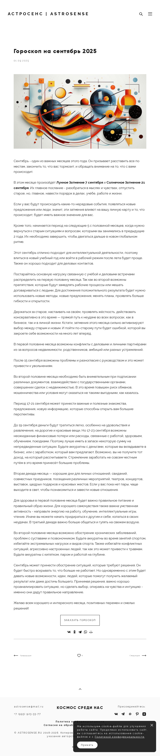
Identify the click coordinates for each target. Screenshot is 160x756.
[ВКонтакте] (69, 632)
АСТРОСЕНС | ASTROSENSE (49, 14)
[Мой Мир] (91, 632)
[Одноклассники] (74, 632)
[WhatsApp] (85, 632)
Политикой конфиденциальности (119, 737)
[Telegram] (80, 632)
